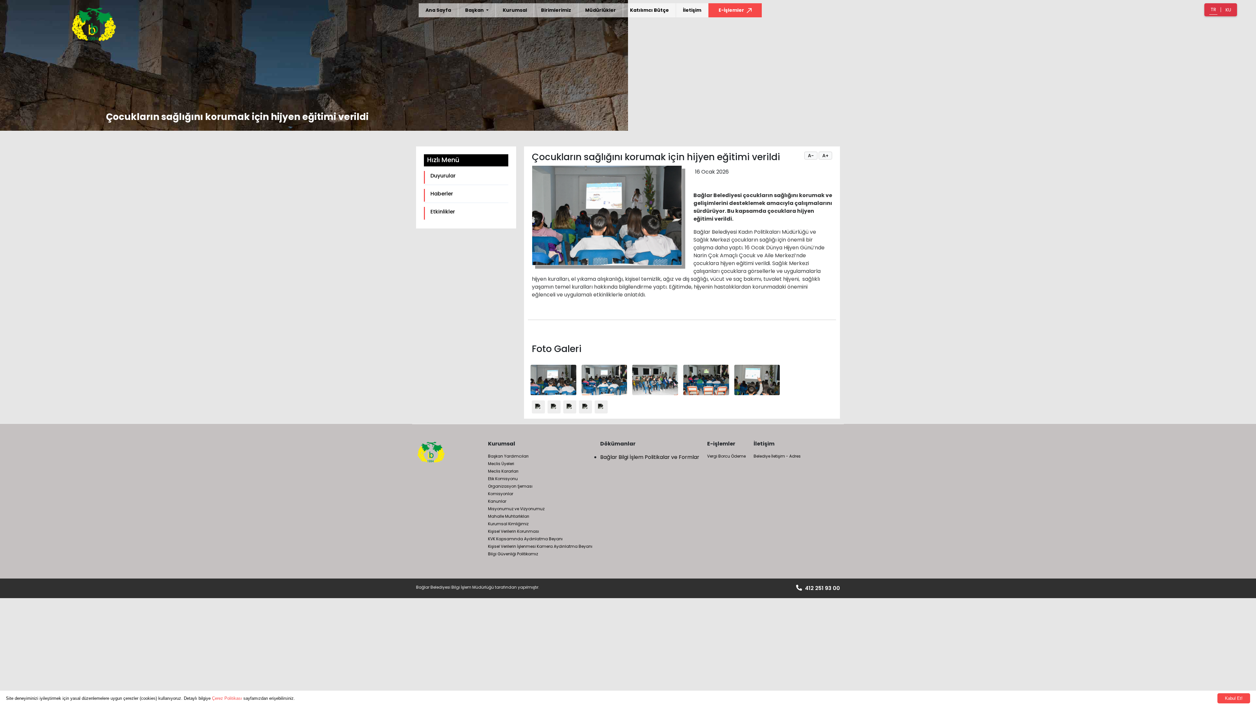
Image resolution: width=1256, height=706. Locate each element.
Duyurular (443, 175)
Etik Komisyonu (503, 478)
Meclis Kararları (503, 471)
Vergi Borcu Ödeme (726, 456)
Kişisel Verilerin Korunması (513, 531)
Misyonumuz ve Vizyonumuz (516, 509)
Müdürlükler (600, 10)
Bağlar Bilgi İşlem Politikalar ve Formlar (649, 457)
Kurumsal (515, 10)
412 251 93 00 (822, 588)
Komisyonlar (500, 493)
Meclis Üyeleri (501, 463)
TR (1213, 9)
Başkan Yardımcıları (508, 456)
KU (1228, 10)
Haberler (441, 193)
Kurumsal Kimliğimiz (508, 524)
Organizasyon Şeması (510, 486)
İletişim (692, 10)
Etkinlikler (442, 211)
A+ (825, 155)
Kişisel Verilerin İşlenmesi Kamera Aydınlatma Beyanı (540, 546)
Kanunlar (497, 501)
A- (811, 155)
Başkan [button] (475, 10)
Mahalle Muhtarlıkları (508, 516)
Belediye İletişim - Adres (777, 456)
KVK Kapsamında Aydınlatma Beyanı (525, 539)
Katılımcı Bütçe (649, 10)
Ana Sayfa (438, 10)
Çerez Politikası (227, 698)
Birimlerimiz (556, 10)
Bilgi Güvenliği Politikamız (513, 554)
